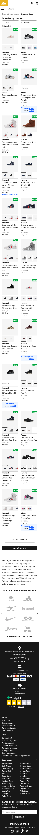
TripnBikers (24, 788)
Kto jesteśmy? (7, 738)
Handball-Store (7, 781)
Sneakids (23, 776)
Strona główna (7, 14)
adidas (23, 52)
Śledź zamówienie (8, 725)
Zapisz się (19, 817)
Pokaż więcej (19, 548)
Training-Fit (24, 781)
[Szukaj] (7, 8)
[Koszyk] (37, 3)
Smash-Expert (25, 771)
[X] (27, 831)
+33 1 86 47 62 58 (19, 661)
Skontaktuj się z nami (19, 654)
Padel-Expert (6, 796)
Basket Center (7, 763)
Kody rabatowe (7, 730)
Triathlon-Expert (26, 786)
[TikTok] (22, 831)
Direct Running (7, 768)
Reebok (24, 435)
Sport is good (25, 778)
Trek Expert (24, 783)
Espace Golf (6, 771)
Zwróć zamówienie (19, 693)
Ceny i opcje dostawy (9, 753)
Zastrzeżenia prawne (9, 748)
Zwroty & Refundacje (9, 745)
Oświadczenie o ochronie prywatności (16, 755)
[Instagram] (17, 831)
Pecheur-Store (25, 763)
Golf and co (6, 778)
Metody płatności (8, 750)
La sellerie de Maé (8, 786)
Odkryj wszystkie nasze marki (19, 636)
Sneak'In (23, 773)
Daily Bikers (6, 766)
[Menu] (2, 8)
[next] (37, 613)
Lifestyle (16, 14)
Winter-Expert (25, 793)
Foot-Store (5, 773)
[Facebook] (12, 831)
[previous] (1, 613)
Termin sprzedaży (8, 743)
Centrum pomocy (8, 723)
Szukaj (11, 9)
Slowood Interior (26, 768)
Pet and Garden (26, 766)
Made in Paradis (8, 788)
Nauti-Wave (6, 791)
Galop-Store (6, 776)
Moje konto (6, 720)
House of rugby (7, 783)
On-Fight (5, 793)
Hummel (5, 52)
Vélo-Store (24, 791)
